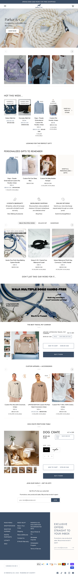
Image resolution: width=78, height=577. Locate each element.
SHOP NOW (12, 31)
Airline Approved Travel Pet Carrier (54, 332)
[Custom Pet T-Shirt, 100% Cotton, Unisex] (63, 387)
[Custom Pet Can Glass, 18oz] (30, 165)
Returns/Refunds (22, 535)
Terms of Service (36, 548)
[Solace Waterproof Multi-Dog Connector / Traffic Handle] (63, 243)
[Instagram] (69, 573)
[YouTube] (73, 573)
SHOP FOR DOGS (9, 526)
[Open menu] (7, 6)
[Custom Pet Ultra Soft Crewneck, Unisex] (15, 387)
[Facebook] (57, 573)
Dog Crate (51, 432)
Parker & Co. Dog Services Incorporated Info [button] (36, 525)
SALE (5, 544)
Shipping (20, 531)
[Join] (71, 547)
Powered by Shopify (27, 573)
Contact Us (20, 538)
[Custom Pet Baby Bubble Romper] (48, 165)
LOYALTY (7, 540)
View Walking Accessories (15, 214)
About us (26, 31)
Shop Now (39, 214)
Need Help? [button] (21, 522)
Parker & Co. (11, 573)
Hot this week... (13, 95)
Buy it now (58, 354)
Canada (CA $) (11, 566)
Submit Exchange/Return (63, 214)
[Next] (72, 51)
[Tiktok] (61, 573)
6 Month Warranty (23, 541)
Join (55, 500)
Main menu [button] (8, 522)
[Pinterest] (65, 573)
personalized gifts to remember (23, 151)
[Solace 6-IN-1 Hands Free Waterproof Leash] (39, 243)
